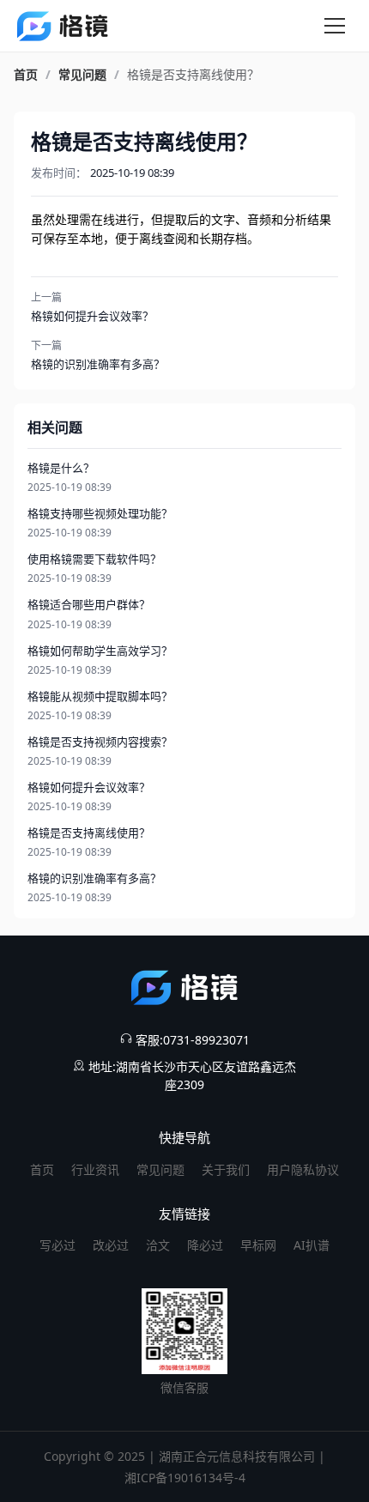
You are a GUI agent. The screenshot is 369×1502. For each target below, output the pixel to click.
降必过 (205, 1245)
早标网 (258, 1245)
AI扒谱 (311, 1245)
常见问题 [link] (82, 75)
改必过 (111, 1245)
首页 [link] (26, 75)
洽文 (158, 1245)
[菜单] (335, 26)
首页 (42, 1169)
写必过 (57, 1245)
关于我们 (226, 1169)
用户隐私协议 (303, 1169)
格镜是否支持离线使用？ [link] (193, 75)
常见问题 (160, 1169)
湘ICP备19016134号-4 (184, 1477)
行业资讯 (95, 1169)
